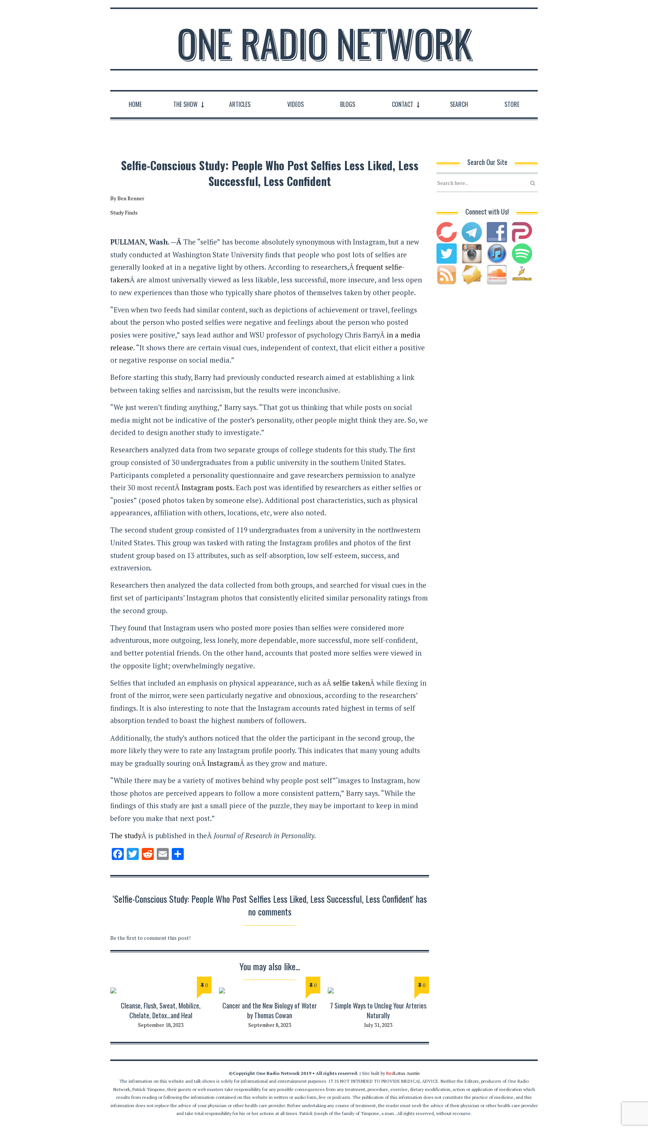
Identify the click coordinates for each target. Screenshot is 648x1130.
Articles (239, 104)
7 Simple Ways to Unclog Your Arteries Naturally (378, 1010)
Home (135, 104)
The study (125, 835)
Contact (402, 104)
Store (511, 104)
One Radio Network (324, 43)
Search (459, 104)
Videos (295, 104)
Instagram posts (207, 487)
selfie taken (351, 682)
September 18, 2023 (160, 1024)
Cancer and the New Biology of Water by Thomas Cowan (269, 1010)
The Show (185, 104)
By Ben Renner (127, 198)
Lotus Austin (403, 1073)
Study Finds (124, 212)
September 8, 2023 (269, 1024)
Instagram (223, 763)
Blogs (347, 104)
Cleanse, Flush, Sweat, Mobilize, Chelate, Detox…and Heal (161, 1010)
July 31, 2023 (378, 1024)
